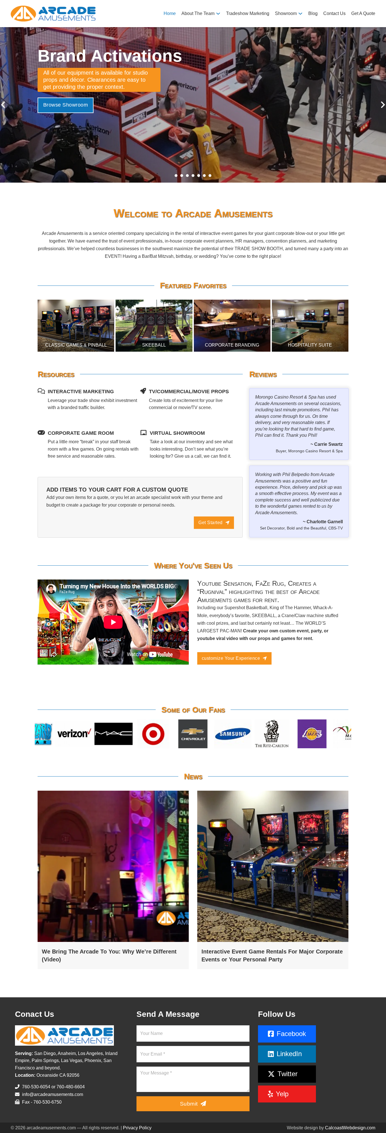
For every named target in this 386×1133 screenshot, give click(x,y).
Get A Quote (363, 13)
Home (170, 13)
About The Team (197, 13)
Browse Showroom (65, 98)
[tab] (176, 175)
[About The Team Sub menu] (218, 13)
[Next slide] (382, 104)
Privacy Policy (137, 1127)
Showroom (286, 13)
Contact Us (334, 13)
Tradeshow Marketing (247, 13)
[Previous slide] (3, 104)
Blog (313, 13)
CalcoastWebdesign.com (350, 1127)
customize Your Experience (231, 658)
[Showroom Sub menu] (300, 13)
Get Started (210, 522)
